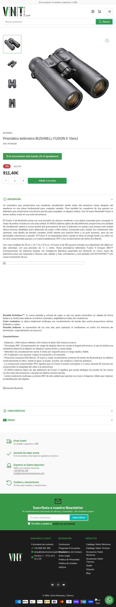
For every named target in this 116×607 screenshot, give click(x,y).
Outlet (89, 565)
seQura (62, 567)
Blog (88, 573)
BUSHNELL (8, 133)
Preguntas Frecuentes (69, 548)
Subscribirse (78, 517)
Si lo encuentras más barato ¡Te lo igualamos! (32, 156)
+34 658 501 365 (21, 470)
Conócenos (64, 544)
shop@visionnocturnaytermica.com (29, 473)
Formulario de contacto (42, 544)
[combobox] (58, 22)
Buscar (106, 21)
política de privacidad (64, 523)
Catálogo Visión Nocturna (98, 544)
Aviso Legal (64, 555)
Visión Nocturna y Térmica (61, 595)
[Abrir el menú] (109, 11)
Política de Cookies (68, 563)
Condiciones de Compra (70, 552)
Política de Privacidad (69, 559)
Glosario (90, 569)
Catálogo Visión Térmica (98, 548)
